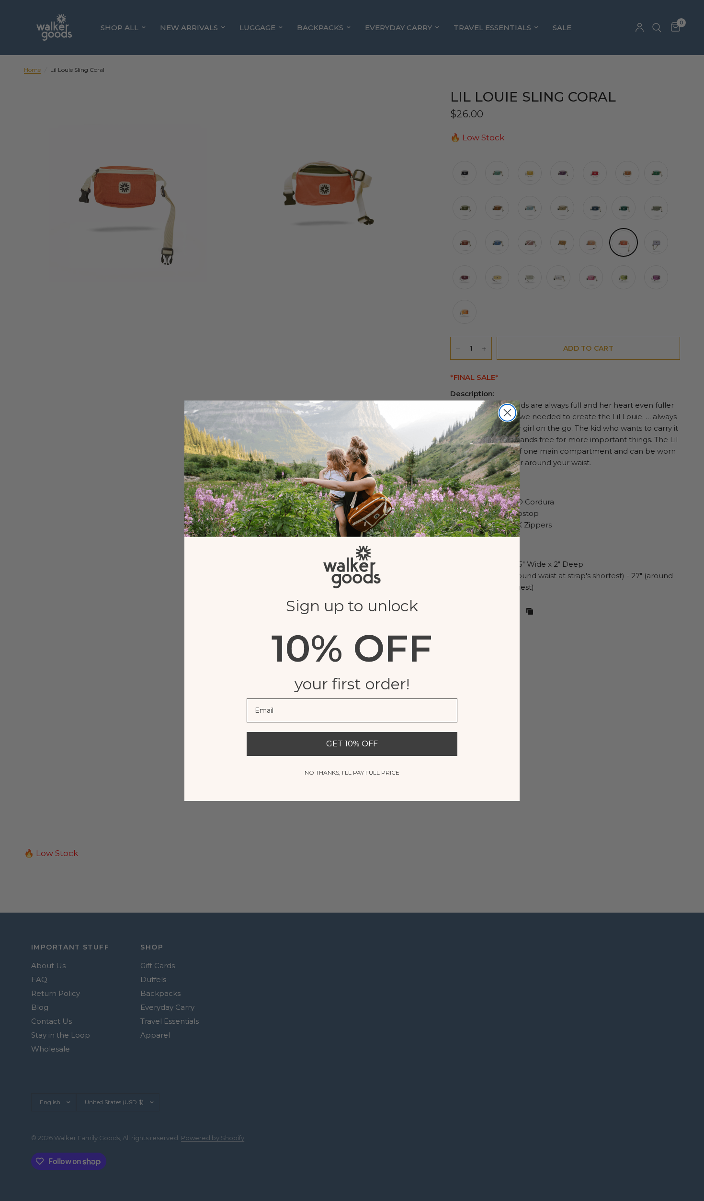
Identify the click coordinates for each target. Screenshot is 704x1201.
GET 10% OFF (352, 743)
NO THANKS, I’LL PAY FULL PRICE (352, 772)
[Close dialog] (507, 412)
